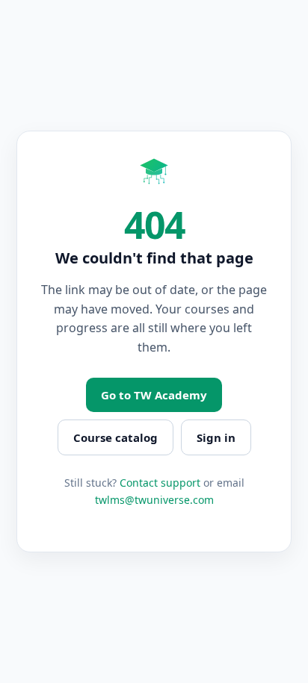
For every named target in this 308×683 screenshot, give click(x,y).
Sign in (216, 437)
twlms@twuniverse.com (154, 500)
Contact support (160, 482)
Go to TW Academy (154, 394)
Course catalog (115, 437)
